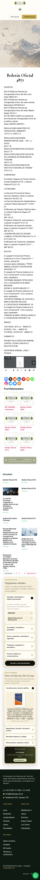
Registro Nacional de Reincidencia (20, 619)
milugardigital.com (9, 868)
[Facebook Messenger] (15, 383)
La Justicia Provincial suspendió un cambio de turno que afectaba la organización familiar (10, 504)
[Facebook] (6, 379)
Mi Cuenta (15, 17)
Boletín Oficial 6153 (29, 480)
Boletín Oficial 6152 (29, 488)
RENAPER (20, 613)
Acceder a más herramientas (20, 663)
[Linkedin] (19, 379)
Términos (26, 874)
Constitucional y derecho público (17, 688)
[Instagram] (6, 383)
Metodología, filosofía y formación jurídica (18, 729)
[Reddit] (15, 379)
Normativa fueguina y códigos (16, 736)
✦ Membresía (29, 17)
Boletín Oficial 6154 (10, 480)
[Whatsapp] (32, 379)
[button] (20, 9)
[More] (19, 383)
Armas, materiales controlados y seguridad (18, 637)
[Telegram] (10, 383)
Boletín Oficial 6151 (29, 518)
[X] (10, 379)
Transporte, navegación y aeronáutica (15, 646)
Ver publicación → (20, 760)
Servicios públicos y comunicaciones (14, 655)
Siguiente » (32, 573)
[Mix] (28, 379)
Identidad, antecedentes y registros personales (15, 598)
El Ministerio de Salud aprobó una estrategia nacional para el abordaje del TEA (29, 542)
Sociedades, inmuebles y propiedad (15, 629)
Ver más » (6, 482)
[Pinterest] (23, 379)
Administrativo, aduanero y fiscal (17, 743)
